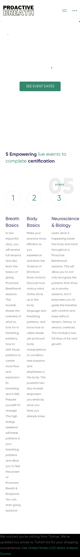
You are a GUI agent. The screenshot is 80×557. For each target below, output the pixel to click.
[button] (40, 86)
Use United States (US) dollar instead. (49, 548)
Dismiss (5, 554)
